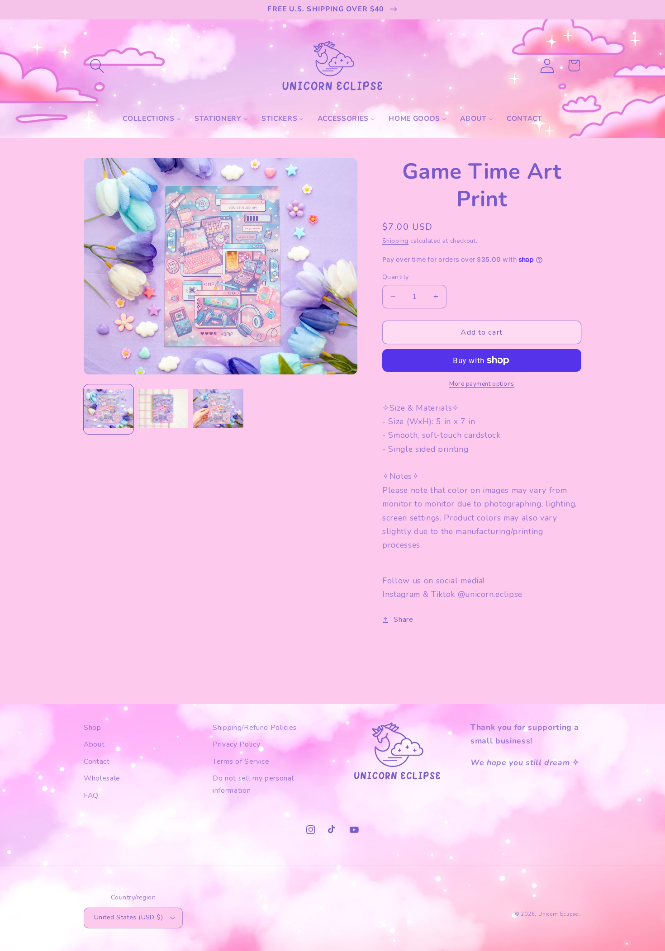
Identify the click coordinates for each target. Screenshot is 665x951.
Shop (92, 727)
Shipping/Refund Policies (255, 727)
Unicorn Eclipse (558, 914)
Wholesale (102, 778)
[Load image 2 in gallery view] (163, 409)
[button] (97, 65)
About (94, 744)
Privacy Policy (236, 744)
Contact (97, 761)
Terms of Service (241, 761)
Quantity (395, 277)
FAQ (91, 795)
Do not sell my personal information (253, 784)
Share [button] (403, 619)
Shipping (395, 241)
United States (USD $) (128, 917)
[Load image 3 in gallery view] (218, 409)
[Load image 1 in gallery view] (108, 409)
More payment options (481, 384)
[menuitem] (152, 118)
